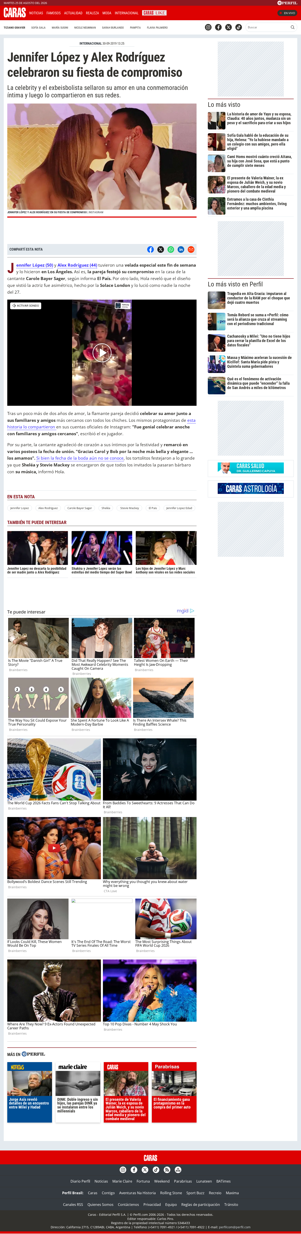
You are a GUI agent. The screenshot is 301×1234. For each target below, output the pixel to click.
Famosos (53, 13)
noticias (29, 1067)
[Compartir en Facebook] (150, 249)
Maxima (232, 1192)
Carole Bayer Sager (79, 508)
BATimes (223, 1181)
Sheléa (106, 508)
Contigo (108, 1192)
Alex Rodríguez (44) (77, 265)
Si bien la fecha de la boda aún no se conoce (80, 458)
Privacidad (152, 1204)
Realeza (92, 13)
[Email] (191, 249)
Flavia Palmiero (157, 27)
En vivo (289, 13)
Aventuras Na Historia (137, 1192)
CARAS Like (154, 12)
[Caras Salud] (251, 472)
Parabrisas (183, 1181)
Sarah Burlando (113, 27)
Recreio (215, 1192)
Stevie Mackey (129, 508)
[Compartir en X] (160, 249)
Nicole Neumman (85, 27)
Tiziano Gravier (14, 27)
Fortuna (143, 1181)
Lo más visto (224, 104)
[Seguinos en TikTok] (238, 27)
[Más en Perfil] (33, 1054)
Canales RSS (73, 1204)
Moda (106, 13)
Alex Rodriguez (48, 508)
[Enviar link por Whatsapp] (170, 249)
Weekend (162, 1181)
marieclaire (78, 1067)
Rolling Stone (171, 1192)
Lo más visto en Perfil (235, 284)
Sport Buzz (195, 1192)
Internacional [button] (127, 13)
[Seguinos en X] (228, 27)
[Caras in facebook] (218, 27)
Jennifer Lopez (19, 508)
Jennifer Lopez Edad (179, 508)
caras (126, 1067)
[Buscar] (292, 27)
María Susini (60, 27)
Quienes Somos (100, 1204)
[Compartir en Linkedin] (181, 249)
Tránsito (231, 1204)
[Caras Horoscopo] (251, 492)
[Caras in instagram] (208, 27)
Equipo (171, 1204)
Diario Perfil (80, 1181)
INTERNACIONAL (91, 44)
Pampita (135, 27)
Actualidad (73, 13)
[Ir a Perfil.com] (287, 3)
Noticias (36, 13)
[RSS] (167, 1170)
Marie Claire (122, 1181)
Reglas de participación (200, 1204)
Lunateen (204, 1181)
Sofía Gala (38, 27)
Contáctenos (128, 1204)
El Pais (153, 508)
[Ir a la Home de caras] (15, 16)
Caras (92, 1192)
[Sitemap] (178, 1170)
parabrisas (174, 1067)
